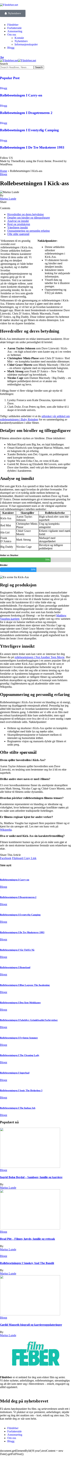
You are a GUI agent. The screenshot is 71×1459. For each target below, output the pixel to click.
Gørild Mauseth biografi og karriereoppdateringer (31, 1324)
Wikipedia (6, 829)
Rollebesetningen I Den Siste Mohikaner (20, 1002)
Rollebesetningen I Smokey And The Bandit (27, 1263)
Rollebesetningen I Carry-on (21, 95)
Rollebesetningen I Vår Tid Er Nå (17, 949)
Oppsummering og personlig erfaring (28, 230)
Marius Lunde (8, 198)
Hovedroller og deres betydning (25, 214)
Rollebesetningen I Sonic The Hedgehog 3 (21, 1090)
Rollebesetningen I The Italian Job (17, 1108)
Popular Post (9, 78)
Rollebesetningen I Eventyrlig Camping (29, 130)
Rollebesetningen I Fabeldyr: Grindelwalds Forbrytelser (29, 1020)
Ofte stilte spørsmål (18, 234)
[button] (2, 57)
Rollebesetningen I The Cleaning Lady (19, 1055)
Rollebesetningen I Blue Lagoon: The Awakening (25, 985)
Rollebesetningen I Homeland (15, 967)
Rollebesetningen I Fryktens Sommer (19, 1037)
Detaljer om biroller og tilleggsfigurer (28, 217)
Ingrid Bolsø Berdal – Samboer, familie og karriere (31, 1177)
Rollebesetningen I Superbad (14, 1072)
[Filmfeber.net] (18, 60)
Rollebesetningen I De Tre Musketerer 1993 (32, 147)
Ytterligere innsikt (17, 227)
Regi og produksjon (18, 224)
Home (3, 170)
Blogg (3, 88)
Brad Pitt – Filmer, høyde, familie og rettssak (27, 1238)
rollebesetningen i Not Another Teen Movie (39, 657)
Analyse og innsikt (18, 220)
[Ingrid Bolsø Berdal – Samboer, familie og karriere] (30, 1166)
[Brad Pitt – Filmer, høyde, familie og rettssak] (30, 1228)
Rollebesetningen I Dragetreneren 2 (26, 113)
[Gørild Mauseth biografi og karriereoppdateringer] (30, 1314)
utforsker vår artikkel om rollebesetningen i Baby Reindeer (35, 418)
